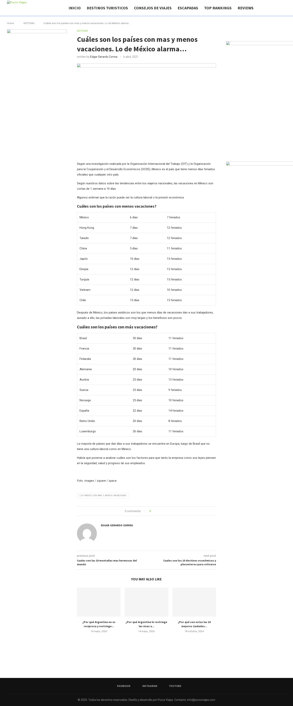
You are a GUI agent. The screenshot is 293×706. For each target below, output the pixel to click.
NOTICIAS (29, 23)
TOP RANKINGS (218, 7)
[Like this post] (153, 511)
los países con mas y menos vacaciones (103, 495)
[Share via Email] (169, 511)
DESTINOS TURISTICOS (107, 7)
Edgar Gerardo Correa (103, 56)
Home (10, 23)
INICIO (75, 7)
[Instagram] (274, 8)
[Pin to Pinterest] (165, 511)
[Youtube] (278, 8)
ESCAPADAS (188, 7)
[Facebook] (269, 8)
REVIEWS (246, 7)
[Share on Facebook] (157, 511)
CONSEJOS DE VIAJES (153, 7)
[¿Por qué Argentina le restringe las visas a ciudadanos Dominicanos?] (146, 602)
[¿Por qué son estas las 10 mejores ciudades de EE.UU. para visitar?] (194, 602)
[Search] (284, 8)
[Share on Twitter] (161, 511)
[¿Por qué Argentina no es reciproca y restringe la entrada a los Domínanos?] (99, 602)
